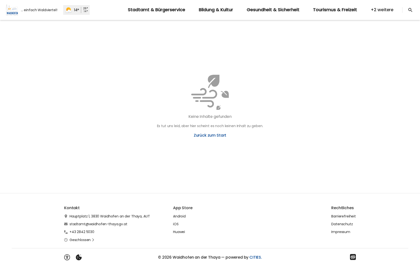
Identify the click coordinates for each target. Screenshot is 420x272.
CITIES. (255, 257)
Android (179, 216)
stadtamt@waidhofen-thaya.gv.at (98, 224)
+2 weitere (382, 10)
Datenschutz (342, 224)
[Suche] (410, 10)
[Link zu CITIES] (353, 257)
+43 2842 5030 (82, 231)
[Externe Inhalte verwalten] (79, 257)
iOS (176, 224)
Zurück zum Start (210, 135)
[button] (82, 239)
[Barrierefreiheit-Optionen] (67, 257)
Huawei (179, 231)
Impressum (340, 231)
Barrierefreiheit (343, 216)
